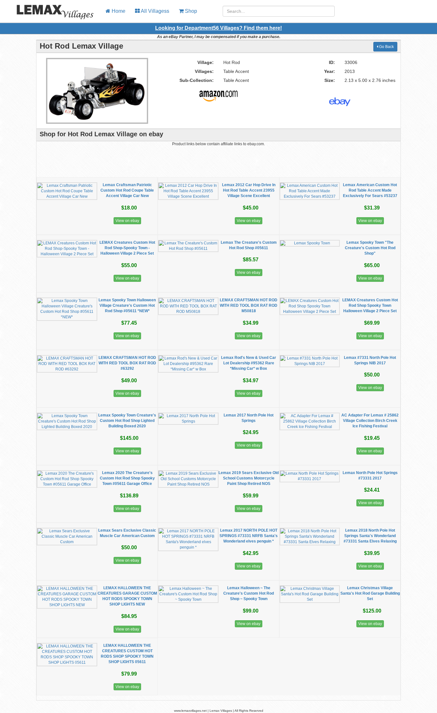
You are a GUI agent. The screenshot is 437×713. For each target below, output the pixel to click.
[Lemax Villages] (50, 8)
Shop (190, 11)
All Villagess (154, 11)
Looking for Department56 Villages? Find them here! (218, 28)
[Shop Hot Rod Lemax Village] (218, 93)
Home (117, 11)
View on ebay (127, 220)
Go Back (386, 46)
